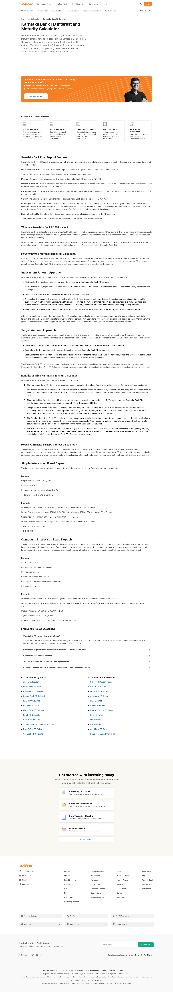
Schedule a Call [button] (34, 96)
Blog (143, 876)
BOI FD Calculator (31, 705)
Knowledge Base (97, 871)
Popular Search (121, 924)
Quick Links (146, 871)
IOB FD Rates (96, 724)
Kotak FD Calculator (32, 715)
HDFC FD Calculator (32, 686)
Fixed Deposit (70, 880)
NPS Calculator (73, 11)
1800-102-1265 (28, 871)
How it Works (122, 880)
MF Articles (95, 876)
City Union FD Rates (99, 729)
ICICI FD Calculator (31, 701)
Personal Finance (98, 889)
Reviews (120, 897)
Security (113, 970)
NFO (66, 893)
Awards (120, 884)
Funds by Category (31, 916)
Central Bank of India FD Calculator (38, 724)
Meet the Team (123, 876)
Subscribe (145, 944)
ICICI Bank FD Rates (99, 686)
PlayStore (148, 955)
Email (24, 880)
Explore (67, 871)
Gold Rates (68, 897)
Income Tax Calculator (92, 11)
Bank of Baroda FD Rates (101, 710)
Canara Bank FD (97, 705)
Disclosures (63, 970)
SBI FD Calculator (31, 682)
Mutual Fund (69, 876)
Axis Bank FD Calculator (33, 691)
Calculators (35, 19)
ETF (65, 889)
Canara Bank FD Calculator (35, 696)
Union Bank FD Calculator (34, 710)
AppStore (135, 955)
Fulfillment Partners (98, 970)
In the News (122, 889)
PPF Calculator (42, 11)
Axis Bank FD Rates (99, 696)
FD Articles (95, 884)
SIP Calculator (27, 11)
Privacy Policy (49, 970)
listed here (127, 983)
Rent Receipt (147, 884)
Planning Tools (148, 880)
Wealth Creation (97, 897)
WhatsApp (26, 875)
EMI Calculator (75, 209)
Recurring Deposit (71, 902)
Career (119, 893)
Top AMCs (73, 916)
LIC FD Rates (96, 701)
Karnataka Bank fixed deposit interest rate (68, 191)
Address (25, 884)
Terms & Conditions (79, 970)
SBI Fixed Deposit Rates (101, 682)
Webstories (146, 889)
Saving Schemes (98, 893)
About (119, 871)
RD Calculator (110, 11)
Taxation (94, 880)
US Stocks (68, 884)
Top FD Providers (122, 916)
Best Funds (28, 924)
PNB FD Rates (96, 715)
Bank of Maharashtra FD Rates (104, 734)
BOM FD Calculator (31, 720)
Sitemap (123, 970)
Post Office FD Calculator (34, 729)
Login (148, 4)
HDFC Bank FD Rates (99, 691)
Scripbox (25, 19)
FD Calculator (57, 11)
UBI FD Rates (96, 720)
